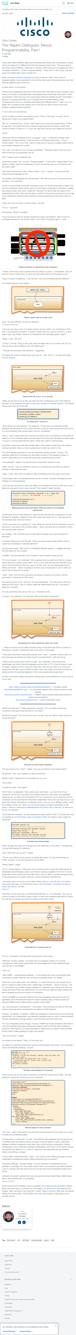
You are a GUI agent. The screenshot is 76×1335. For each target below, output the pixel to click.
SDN (52, 1240)
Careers (7, 1268)
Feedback (8, 1284)
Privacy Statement (9, 1331)
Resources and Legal (12, 1279)
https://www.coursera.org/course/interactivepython (30, 687)
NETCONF (25, 1240)
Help (6, 1288)
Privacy (7, 1295)
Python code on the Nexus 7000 (33, 817)
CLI (19, 1240)
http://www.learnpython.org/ (15, 690)
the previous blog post (22, 78)
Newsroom (8, 1314)
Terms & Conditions (11, 1292)
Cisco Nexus (11, 1240)
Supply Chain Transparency (13, 1311)
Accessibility (8, 1303)
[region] (29, 1329)
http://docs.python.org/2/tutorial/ (18, 695)
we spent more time (52, 1188)
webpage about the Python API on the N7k (44, 807)
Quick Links (9, 1256)
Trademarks (8, 1307)
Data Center (14, 9)
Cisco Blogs (14, 3)
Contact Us (8, 1264)
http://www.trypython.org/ (26, 700)
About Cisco (8, 1261)
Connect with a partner (12, 1272)
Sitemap (7, 1318)
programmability (37, 1240)
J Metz (5, 57)
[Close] (56, 1326)
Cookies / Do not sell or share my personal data (20, 1299)
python (46, 1240)
